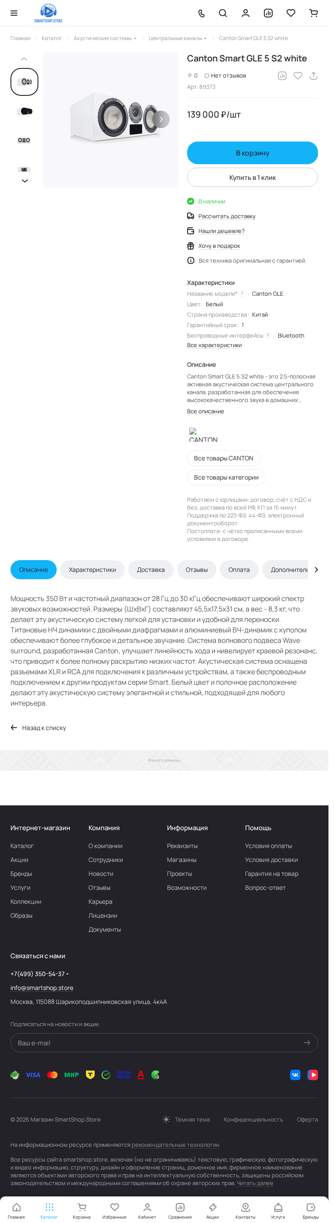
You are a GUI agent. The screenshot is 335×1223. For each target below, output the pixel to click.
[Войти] (245, 13)
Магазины (181, 859)
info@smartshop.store (41, 987)
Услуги (20, 887)
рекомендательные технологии (175, 1145)
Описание (33, 569)
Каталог (22, 845)
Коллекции (25, 901)
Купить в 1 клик (252, 177)
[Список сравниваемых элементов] (268, 13)
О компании (106, 845)
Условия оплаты (268, 845)
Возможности (187, 887)
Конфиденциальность (253, 1119)
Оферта (307, 1119)
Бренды (21, 873)
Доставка (151, 569)
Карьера (101, 901)
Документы (105, 929)
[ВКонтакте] (295, 1075)
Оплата (239, 569)
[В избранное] (298, 75)
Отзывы (197, 569)
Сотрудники (106, 859)
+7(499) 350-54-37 (37, 974)
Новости (101, 873)
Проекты (179, 873)
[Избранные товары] (291, 13)
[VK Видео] (313, 1075)
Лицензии (103, 915)
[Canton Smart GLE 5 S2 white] (110, 120)
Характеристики (92, 569)
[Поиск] (223, 13)
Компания (104, 827)
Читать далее (255, 1183)
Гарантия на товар (271, 873)
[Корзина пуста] (313, 13)
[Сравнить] (282, 75)
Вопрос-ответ (265, 887)
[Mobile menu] (14, 13)
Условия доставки (271, 859)
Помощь (258, 827)
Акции (19, 859)
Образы (21, 915)
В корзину (253, 153)
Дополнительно (293, 569)
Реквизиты (182, 845)
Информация (187, 827)
